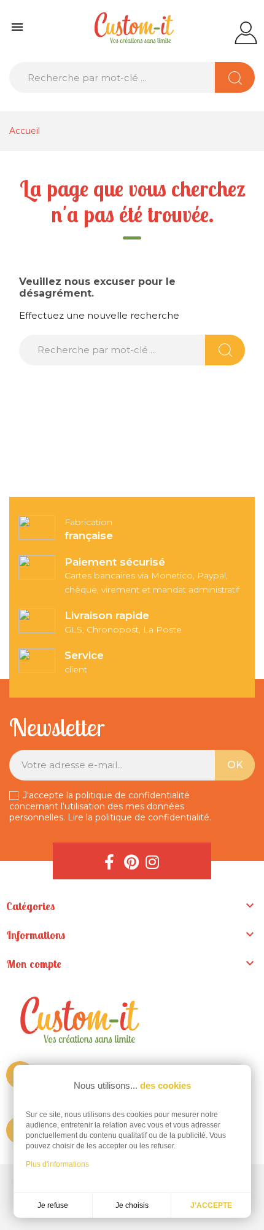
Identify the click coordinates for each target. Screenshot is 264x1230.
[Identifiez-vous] (246, 32)
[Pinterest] (131, 861)
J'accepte (211, 1205)
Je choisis (132, 1205)
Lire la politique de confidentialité (138, 817)
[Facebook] (109, 861)
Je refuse (52, 1205)
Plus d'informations (57, 1164)
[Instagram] (152, 861)
